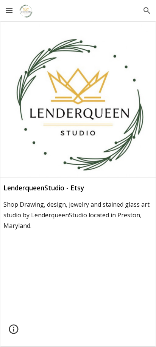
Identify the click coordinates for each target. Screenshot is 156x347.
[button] (9, 10)
